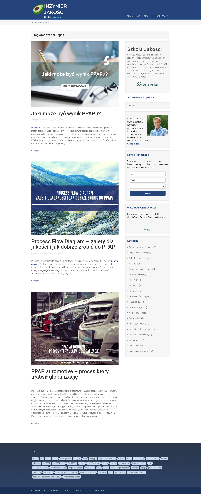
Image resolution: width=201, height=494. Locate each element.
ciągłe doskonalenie (107, 459)
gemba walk (139, 459)
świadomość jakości (71, 477)
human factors (152, 459)
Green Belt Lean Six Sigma (141, 269)
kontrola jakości (138, 463)
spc (110, 472)
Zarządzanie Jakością (39, 120)
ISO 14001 (134, 280)
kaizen (105, 463)
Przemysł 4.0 (135, 318)
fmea (129, 459)
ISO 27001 (134, 285)
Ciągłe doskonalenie (138, 252)
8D (42, 459)
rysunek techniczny (88, 472)
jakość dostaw (93, 463)
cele (85, 459)
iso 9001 (46, 463)
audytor (77, 459)
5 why (35, 459)
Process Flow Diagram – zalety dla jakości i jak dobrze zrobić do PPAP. (73, 244)
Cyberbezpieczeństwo (139, 258)
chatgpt (93, 459)
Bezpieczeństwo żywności (141, 247)
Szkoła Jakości (133, 16)
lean (150, 463)
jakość (82, 463)
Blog (146, 16)
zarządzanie (120, 472)
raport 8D (37, 472)
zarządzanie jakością (136, 472)
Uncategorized (135, 340)
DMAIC (121, 459)
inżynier (164, 459)
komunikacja (124, 463)
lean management (40, 468)
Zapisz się (147, 193)
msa (99, 468)
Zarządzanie (134, 345)
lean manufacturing (58, 468)
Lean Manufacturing (138, 296)
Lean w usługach (136, 307)
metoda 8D (89, 468)
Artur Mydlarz (57, 120)
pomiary (135, 468)
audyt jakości (65, 459)
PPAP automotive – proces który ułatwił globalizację (70, 374)
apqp (48, 459)
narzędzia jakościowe (120, 468)
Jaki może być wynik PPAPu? (66, 113)
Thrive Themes (80, 490)
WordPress (101, 490)
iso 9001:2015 (59, 463)
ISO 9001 (133, 291)
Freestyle (133, 263)
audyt (55, 459)
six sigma (102, 472)
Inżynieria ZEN (135, 274)
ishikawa (36, 463)
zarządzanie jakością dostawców (46, 477)
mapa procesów (75, 468)
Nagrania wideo (136, 313)
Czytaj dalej (36, 150)
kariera (113, 463)
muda (106, 468)
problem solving (154, 468)
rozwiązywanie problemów (66, 472)
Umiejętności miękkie (138, 334)
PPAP (34, 127)
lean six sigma (135, 302)
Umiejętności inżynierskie (140, 329)
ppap (143, 468)
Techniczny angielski (138, 324)
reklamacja (48, 472)
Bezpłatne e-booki (160, 16)
